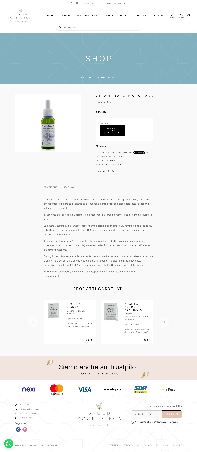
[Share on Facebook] (108, 171)
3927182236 (91, 3)
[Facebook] (71, 3)
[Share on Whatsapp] (113, 171)
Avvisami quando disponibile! (112, 131)
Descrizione (50, 187)
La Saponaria (108, 160)
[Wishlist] (181, 15)
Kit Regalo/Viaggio (88, 15)
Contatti (160, 15)
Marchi (66, 15)
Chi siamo (177, 445)
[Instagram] (77, 3)
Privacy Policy (131, 445)
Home (82, 77)
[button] (8, 443)
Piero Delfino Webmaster (48, 445)
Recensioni (70, 187)
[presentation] (33, 322)
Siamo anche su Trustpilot (98, 367)
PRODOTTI (51, 15)
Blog (165, 445)
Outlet (109, 15)
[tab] (50, 189)
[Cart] (188, 15)
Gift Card (143, 15)
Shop (91, 77)
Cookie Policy (151, 445)
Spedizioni (114, 445)
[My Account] (172, 15)
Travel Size (125, 15)
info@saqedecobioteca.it (116, 3)
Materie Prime (116, 156)
